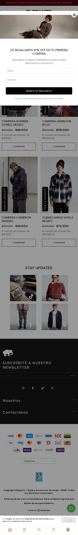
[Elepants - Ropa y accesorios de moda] (10, 529)
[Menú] (24, 529)
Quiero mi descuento (39, 90)
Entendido (68, 520)
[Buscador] (39, 529)
